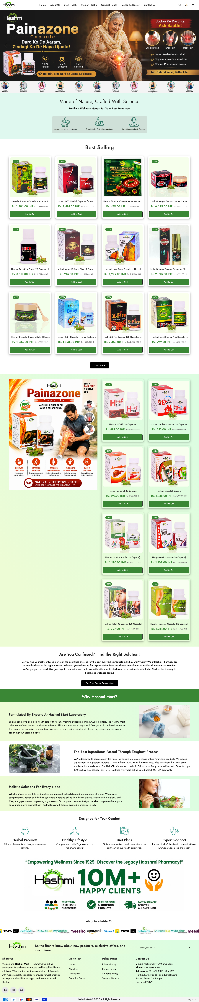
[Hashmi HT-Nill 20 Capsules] (123, 400)
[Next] (188, 45)
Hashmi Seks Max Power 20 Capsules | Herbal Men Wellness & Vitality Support (30, 269)
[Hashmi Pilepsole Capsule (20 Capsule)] (169, 599)
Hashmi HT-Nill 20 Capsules (122, 424)
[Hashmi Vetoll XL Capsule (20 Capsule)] (123, 599)
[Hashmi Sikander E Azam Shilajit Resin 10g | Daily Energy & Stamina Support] (30, 313)
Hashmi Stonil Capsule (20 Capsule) (122, 557)
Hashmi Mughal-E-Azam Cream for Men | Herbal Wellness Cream (169, 269)
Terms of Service (110, 978)
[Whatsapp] (21, 990)
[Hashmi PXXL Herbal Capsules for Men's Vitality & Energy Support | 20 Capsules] (76, 177)
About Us (55, 5)
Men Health (70, 5)
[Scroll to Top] (194, 987)
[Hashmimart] (9, 5)
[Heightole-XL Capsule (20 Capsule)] (169, 533)
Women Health (89, 5)
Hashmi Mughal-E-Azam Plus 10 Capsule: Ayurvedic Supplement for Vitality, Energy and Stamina (76, 269)
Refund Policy (109, 969)
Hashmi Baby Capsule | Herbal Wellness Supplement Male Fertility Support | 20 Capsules (76, 337)
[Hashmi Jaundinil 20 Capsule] (123, 467)
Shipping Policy (110, 973)
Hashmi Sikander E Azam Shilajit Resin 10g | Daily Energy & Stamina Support (30, 337)
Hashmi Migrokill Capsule (169, 490)
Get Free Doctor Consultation (100, 683)
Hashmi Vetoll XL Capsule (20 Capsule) (123, 623)
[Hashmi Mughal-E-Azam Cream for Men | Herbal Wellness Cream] (169, 245)
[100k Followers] (13, 990)
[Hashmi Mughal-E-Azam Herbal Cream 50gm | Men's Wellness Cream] (169, 177)
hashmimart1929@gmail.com (158, 964)
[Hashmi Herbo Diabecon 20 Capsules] (169, 400)
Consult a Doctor (131, 5)
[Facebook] (5, 990)
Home (42, 5)
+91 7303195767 (153, 967)
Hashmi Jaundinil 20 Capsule (123, 490)
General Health (109, 5)
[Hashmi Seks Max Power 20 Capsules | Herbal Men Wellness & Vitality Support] (30, 245)
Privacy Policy (109, 964)
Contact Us (149, 5)
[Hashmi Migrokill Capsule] (169, 467)
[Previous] (5, 45)
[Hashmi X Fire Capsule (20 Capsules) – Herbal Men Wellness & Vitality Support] (123, 313)
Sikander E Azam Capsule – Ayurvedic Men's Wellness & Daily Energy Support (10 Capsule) (30, 201)
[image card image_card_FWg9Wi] (53, 434)
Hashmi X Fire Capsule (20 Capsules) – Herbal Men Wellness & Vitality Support (123, 337)
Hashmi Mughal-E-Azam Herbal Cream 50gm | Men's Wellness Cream (169, 201)
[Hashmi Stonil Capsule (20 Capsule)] (123, 533)
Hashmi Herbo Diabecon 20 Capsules (169, 424)
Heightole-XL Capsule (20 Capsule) (169, 557)
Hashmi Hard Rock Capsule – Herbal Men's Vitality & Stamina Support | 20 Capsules (123, 269)
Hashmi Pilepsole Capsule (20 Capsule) (169, 623)
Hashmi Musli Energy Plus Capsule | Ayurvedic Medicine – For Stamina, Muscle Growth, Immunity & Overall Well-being (169, 337)
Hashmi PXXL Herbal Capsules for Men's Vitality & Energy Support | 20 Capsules (76, 201)
